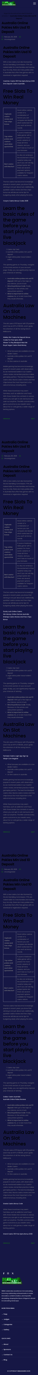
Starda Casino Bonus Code (13, 1204)
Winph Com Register (10, 759)
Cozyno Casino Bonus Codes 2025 (15, 201)
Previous (6, 419)
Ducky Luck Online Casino (12, 611)
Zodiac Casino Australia (11, 1097)
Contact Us (8, 1355)
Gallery (6, 1330)
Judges (6, 1319)
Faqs (5, 1314)
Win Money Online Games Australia (16, 614)
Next (33, 419)
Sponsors (7, 1349)
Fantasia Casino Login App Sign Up (15, 756)
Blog (5, 1360)
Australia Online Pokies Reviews (14, 1099)
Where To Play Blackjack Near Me (15, 343)
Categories (8, 1324)
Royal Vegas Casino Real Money (14, 345)
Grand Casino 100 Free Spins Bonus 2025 (18, 1234)
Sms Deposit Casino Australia (14, 84)
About (6, 1344)
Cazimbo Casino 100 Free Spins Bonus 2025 (19, 81)
